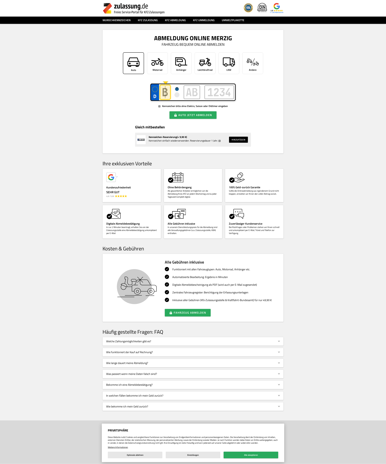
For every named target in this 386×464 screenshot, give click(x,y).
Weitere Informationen (118, 447)
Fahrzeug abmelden (190, 313)
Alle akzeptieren (251, 454)
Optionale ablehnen (135, 454)
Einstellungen (193, 454)
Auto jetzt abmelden (195, 115)
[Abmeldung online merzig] (134, 8)
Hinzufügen (238, 139)
